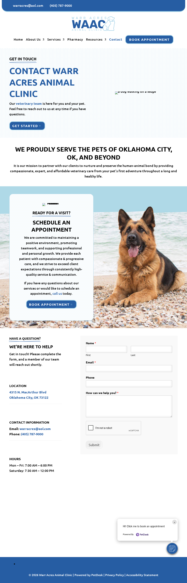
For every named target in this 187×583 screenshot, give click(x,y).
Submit (94, 445)
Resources (94, 39)
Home (18, 39)
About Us (33, 39)
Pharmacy (75, 39)
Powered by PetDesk (89, 575)
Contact (115, 39)
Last (133, 355)
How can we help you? (102, 393)
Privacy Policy (114, 575)
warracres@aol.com (35, 429)
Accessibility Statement (142, 575)
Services (54, 39)
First (88, 355)
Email (91, 362)
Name (91, 343)
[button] (172, 548)
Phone (90, 377)
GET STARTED (25, 126)
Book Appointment (149, 39)
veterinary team (29, 103)
